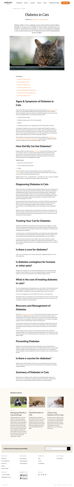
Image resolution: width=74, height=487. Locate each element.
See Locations (59, 458)
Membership (19, 2)
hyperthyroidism (51, 137)
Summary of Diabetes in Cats (24, 95)
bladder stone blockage (33, 138)
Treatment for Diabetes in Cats (24, 87)
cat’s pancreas (37, 151)
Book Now (65, 2)
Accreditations (41, 463)
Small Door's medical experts (40, 19)
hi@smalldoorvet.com (6, 477)
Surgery (3, 466)
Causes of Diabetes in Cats (23, 81)
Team (39, 458)
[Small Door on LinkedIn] (43, 474)
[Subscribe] (68, 448)
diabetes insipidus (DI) (52, 110)
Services (26, 2)
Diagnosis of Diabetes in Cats (24, 84)
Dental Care (3, 463)
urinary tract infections (20, 138)
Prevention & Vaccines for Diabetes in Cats (27, 92)
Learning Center (16, 8)
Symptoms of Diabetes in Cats (24, 79)
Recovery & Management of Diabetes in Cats (27, 90)
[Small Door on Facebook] (41, 474)
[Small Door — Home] (8, 3)
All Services (3, 458)
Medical (23, 8)
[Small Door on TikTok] (45, 474)
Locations (33, 2)
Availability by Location (54, 2)
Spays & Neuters (4, 468)
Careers (45, 2)
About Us (39, 2)
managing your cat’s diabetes (28, 314)
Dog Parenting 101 (24, 461)
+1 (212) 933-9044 (5, 474)
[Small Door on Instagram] (39, 474)
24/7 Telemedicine (5, 461)
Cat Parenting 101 (23, 463)
